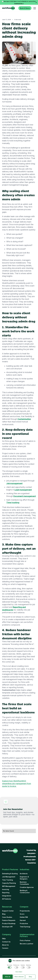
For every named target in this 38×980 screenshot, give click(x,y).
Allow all (7, 976)
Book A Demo (25, 8)
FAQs (4, 938)
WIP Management (8, 886)
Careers (5, 948)
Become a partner (26, 944)
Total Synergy (25, 927)
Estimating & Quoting (10, 873)
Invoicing (5, 889)
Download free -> (19, 3)
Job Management (8, 877)
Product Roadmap (8, 923)
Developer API (7, 927)
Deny (30, 976)
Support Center (8, 911)
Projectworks (25, 911)
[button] (34, 8)
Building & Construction (25, 891)
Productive (24, 923)
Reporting (5, 892)
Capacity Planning (9, 883)
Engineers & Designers (24, 878)
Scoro (22, 914)
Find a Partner (25, 940)
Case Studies (7, 917)
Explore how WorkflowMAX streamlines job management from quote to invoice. (16, 783)
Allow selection (19, 976)
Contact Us (6, 942)
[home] (8, 8)
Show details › (19, 971)
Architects (24, 873)
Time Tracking (7, 880)
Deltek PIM (24, 917)
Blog (3, 914)
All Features (6, 899)
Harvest (23, 920)
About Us (5, 945)
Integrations (6, 896)
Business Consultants (24, 883)
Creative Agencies (27, 887)
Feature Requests (8, 920)
